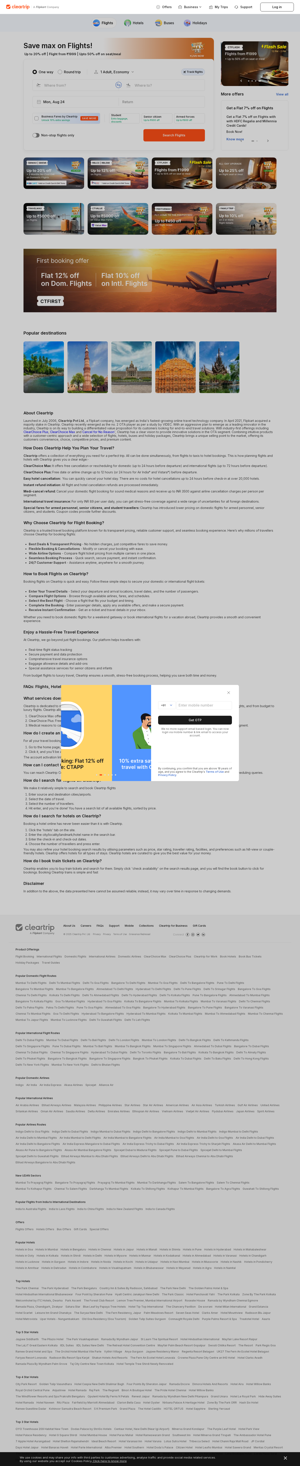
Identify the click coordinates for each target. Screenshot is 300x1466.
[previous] (65, 733)
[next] (146, 733)
